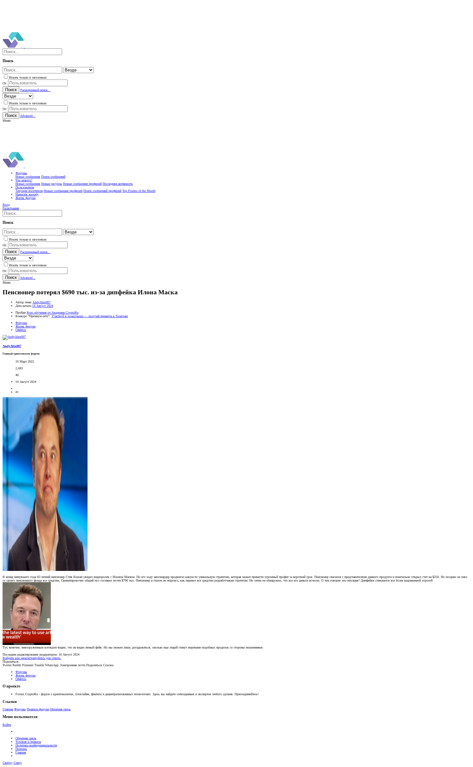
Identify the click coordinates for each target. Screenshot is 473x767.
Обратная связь (60, 709)
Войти (7, 724)
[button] (7, 120)
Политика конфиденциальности (36, 745)
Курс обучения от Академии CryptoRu (53, 312)
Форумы (20, 709)
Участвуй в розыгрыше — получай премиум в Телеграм (89, 316)
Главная (8, 709)
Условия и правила (28, 741)
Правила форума (38, 709)
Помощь (21, 749)
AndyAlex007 (41, 302)
